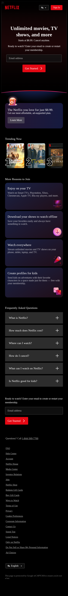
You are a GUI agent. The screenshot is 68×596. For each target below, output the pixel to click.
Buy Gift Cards (12, 495)
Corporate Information (16, 521)
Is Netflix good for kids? (23, 381)
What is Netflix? (18, 317)
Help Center (11, 453)
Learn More (16, 120)
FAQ (8, 448)
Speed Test (10, 532)
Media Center (12, 469)
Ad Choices (11, 552)
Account (9, 459)
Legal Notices (12, 537)
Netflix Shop (11, 485)
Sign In (56, 7)
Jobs (7, 479)
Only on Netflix (13, 542)
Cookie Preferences (14, 516)
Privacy (9, 511)
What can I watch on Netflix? (26, 368)
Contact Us (10, 526)
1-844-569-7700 (30, 438)
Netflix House (12, 464)
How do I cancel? (19, 355)
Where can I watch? (20, 343)
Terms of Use (12, 506)
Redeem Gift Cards (14, 490)
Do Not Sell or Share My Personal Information (27, 547)
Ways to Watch (12, 500)
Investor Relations (14, 474)
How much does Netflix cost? (26, 330)
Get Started (31, 68)
